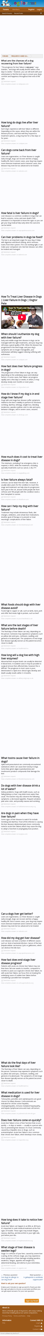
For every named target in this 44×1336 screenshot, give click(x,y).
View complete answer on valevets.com (14, 171)
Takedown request (9, 81)
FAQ (3, 1323)
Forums (6, 9)
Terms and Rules (19, 1316)
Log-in (38, 1323)
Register (31, 9)
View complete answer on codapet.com (14, 143)
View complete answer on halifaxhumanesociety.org (18, 807)
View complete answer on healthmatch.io (14, 648)
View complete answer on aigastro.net (14, 1268)
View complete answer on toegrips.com (14, 834)
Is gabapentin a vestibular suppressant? (33, 1278)
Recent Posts (18, 13)
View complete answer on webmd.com (14, 255)
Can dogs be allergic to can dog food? (10, 1278)
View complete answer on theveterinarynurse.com (17, 779)
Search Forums (7, 13)
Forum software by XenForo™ (10, 1333)
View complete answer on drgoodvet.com (15, 387)
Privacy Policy (7, 1316)
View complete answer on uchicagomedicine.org (17, 983)
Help (28, 1316)
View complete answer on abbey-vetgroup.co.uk (17, 678)
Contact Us (37, 1329)
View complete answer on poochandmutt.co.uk (16, 619)
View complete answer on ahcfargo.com (14, 415)
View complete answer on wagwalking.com (15, 473)
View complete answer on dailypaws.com (15, 84)
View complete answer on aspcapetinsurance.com (17, 230)
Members (16, 9)
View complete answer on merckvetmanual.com (17, 525)
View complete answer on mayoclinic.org (14, 1140)
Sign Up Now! (32, 1300)
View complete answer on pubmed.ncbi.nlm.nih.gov (18, 1114)
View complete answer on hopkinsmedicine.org (17, 1241)
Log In (39, 9)
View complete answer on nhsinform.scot (15, 499)
